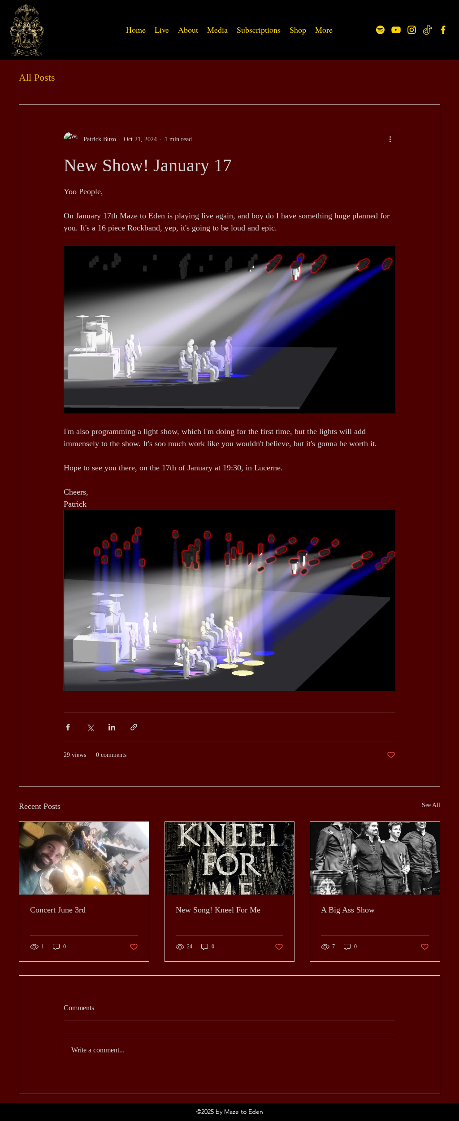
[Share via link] (134, 727)
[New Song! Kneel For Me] (229, 858)
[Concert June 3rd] (84, 858)
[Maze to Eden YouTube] (396, 29)
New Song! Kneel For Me (218, 909)
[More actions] (390, 139)
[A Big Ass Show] (375, 858)
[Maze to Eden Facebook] (443, 29)
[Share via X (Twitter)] (90, 727)
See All (431, 805)
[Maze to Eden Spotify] (380, 29)
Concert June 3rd (58, 909)
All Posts (37, 77)
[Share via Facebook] (68, 727)
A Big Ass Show (348, 909)
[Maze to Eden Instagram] (411, 29)
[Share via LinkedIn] (112, 727)
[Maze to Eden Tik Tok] (427, 29)
